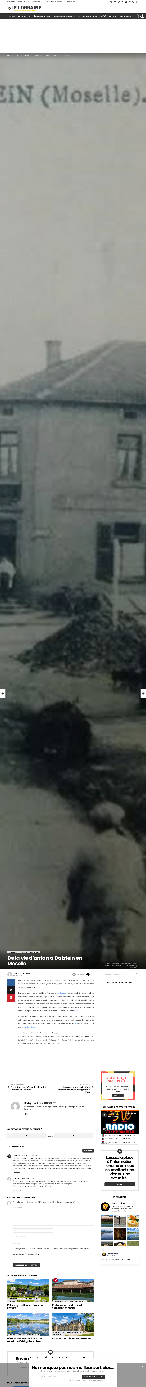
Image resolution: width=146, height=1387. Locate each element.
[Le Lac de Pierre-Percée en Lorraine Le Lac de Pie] (107, 1234)
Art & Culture (24, 16)
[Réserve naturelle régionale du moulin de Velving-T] (133, 1234)
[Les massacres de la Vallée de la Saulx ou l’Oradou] (120, 1221)
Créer (119, 1184)
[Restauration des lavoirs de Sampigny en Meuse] (73, 1290)
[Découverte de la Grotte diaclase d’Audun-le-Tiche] (120, 1234)
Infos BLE (113, 16)
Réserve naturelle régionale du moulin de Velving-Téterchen (24, 1340)
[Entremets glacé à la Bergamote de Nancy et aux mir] (133, 1221)
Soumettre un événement (55, 2)
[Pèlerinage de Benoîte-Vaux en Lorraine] (28, 1290)
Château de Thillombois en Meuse (71, 1338)
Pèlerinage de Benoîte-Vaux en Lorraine (25, 1306)
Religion (12, 1301)
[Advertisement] (73, 36)
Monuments (34, 1299)
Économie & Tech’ (42, 16)
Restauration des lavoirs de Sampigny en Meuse (67, 1306)
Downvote (73, 1135)
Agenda (12, 16)
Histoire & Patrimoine (63, 16)
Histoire (57, 1332)
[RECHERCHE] (137, 16)
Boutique (27, 2)
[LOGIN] (142, 16)
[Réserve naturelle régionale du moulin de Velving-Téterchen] (28, 1324)
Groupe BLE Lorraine (14, 2)
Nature (13, 1335)
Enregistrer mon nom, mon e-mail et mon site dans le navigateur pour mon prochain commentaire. (52, 1249)
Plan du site (71, 2)
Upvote (27, 1135)
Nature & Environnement (28, 1335)
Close (142, 1366)
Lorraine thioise (29, 1027)
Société (102, 16)
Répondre (88, 1151)
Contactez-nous (38, 2)
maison (77, 1011)
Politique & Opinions (86, 16)
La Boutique (125, 16)
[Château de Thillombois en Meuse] (73, 1324)
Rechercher (136, 974)
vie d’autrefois (62, 993)
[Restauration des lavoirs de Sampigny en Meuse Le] (107, 1221)
